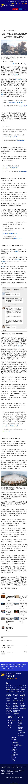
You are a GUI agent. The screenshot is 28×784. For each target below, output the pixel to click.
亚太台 (6, 666)
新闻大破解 (15, 705)
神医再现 (9, 725)
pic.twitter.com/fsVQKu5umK (10, 425)
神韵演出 (17, 691)
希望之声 (3, 771)
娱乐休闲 (20, 717)
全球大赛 (22, 691)
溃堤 (2, 94)
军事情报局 (15, 706)
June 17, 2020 (17, 238)
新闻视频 (8, 695)
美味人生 (20, 725)
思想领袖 (15, 703)
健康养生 (10, 717)
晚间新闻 (8, 701)
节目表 (8, 676)
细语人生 (15, 715)
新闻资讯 (5, 30)
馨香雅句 (22, 701)
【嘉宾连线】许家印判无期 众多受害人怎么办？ (23, 612)
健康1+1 (9, 719)
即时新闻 (18, 689)
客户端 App (19, 767)
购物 (16, 678)
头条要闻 (8, 689)
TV (20, 9)
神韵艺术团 (9, 770)
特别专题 (14, 737)
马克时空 (15, 711)
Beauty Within (21, 727)
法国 (25, 664)
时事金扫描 (15, 700)
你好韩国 (20, 722)
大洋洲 (18, 664)
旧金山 (2, 666)
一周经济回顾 (9, 708)
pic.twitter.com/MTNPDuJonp (16, 102)
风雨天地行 (14, 752)
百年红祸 (13, 750)
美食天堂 (20, 723)
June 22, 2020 (21, 140)
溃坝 (17, 75)
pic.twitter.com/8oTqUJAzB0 (10, 168)
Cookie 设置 (14, 782)
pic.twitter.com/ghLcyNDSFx (10, 137)
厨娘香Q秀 (20, 730)
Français (21, 666)
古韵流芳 (22, 700)
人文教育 (22, 695)
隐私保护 (19, 766)
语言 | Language (24, 1)
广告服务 (8, 767)
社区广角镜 (8, 710)
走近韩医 (9, 727)
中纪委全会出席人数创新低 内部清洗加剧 (10, 597)
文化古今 (22, 706)
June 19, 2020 (23, 171)
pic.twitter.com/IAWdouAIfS (10, 233)
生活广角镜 (20, 719)
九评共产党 (14, 747)
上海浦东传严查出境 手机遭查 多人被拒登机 (23, 605)
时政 (12, 30)
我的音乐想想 (21, 735)
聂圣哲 (16, 251)
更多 (13, 773)
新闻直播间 (15, 9)
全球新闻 (8, 697)
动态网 (21, 771)
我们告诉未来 (14, 739)
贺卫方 (3, 261)
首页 (1, 30)
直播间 (13, 676)
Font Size (22, 63)
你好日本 (20, 720)
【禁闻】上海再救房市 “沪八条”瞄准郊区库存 (23, 620)
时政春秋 (15, 701)
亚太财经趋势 (9, 711)
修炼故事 (13, 759)
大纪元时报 (15, 770)
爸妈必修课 (22, 705)
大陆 (9, 30)
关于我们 (8, 766)
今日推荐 (23, 689)
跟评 (25, 645)
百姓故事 (13, 755)
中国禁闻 (8, 700)
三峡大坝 (13, 75)
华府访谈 (8, 706)
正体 (16, 1)
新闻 (7, 683)
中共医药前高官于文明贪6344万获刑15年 (10, 605)
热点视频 (13, 689)
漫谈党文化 (14, 757)
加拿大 (10, 664)
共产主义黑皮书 (15, 754)
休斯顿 (22, 664)
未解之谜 (22, 697)
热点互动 (15, 698)
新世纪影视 (8, 773)
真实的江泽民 (14, 749)
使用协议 (24, 766)
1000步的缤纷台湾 (21, 733)
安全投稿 (3, 767)
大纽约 (7, 664)
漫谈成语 (22, 703)
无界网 (2, 773)
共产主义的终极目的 (16, 744)
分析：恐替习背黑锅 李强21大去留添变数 (23, 597)
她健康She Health (11, 720)
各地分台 (12, 1)
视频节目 (18, 673)
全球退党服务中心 (10, 771)
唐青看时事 (15, 708)
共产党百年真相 (15, 742)
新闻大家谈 (15, 697)
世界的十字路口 (16, 710)
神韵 (4, 1)
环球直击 (8, 698)
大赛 (8, 1)
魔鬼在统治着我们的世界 (17, 745)
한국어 (11, 668)
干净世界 (21, 770)
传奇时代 (13, 741)
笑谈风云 (22, 698)
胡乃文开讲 (10, 722)
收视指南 (14, 766)
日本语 (7, 668)
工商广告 (13, 760)
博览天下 (8, 691)
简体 (18, 1)
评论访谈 (15, 695)
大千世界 (20, 728)
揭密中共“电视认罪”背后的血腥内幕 (9, 629)
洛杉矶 (14, 664)
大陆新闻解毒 (16, 713)
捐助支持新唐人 (10, 678)
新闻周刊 (8, 705)
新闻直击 (8, 703)
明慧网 (16, 771)
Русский (3, 668)
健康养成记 (10, 723)
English (16, 666)
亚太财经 (8, 713)
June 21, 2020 (23, 106)
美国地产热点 (23, 708)
